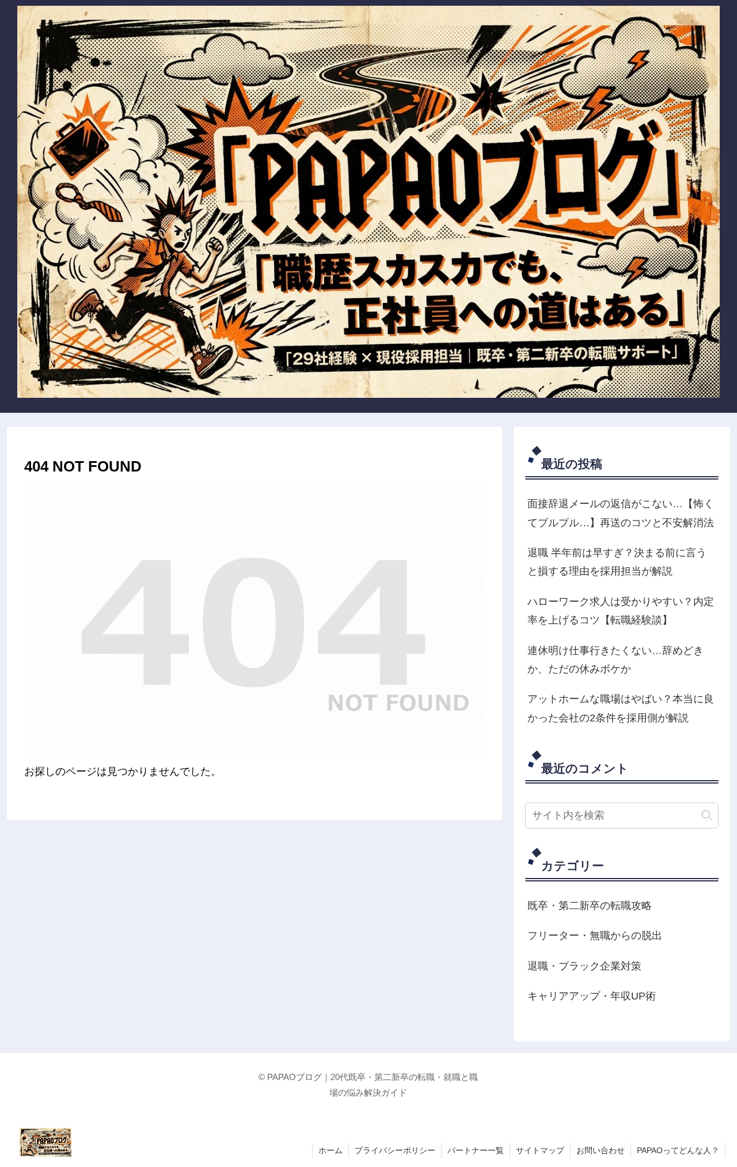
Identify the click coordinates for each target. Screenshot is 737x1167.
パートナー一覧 (475, 1150)
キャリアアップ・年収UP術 (591, 996)
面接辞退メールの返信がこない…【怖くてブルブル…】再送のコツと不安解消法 (620, 513)
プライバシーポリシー (395, 1150)
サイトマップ (540, 1150)
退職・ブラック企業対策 (584, 966)
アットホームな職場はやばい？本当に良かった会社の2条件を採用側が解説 (620, 708)
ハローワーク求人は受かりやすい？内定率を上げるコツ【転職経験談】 (620, 611)
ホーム (330, 1150)
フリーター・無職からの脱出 (594, 935)
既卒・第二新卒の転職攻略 (589, 905)
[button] (707, 815)
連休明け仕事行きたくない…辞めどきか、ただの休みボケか (615, 660)
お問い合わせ (600, 1150)
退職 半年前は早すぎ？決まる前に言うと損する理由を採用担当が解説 (616, 562)
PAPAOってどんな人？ (678, 1150)
